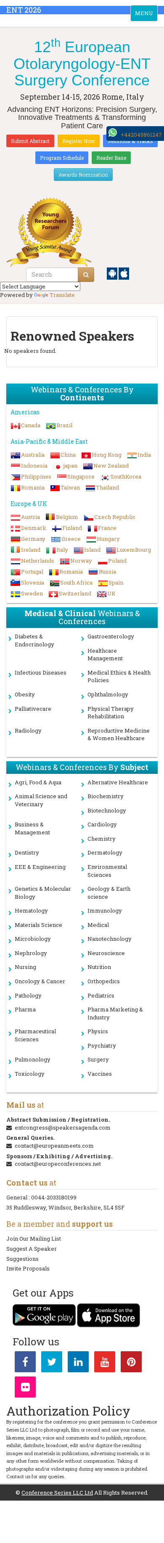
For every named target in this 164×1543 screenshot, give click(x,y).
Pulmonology (32, 1059)
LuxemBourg (133, 549)
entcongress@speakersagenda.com (63, 1127)
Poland (117, 560)
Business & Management (32, 828)
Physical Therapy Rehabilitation (110, 712)
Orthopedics (103, 981)
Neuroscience (106, 953)
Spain (115, 582)
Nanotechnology (109, 938)
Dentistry (27, 852)
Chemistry (101, 838)
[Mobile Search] (86, 274)
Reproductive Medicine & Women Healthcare (118, 734)
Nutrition (99, 967)
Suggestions (22, 1258)
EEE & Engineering (40, 867)
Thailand (107, 487)
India (144, 454)
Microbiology (33, 938)
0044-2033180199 (54, 1197)
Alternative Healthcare (117, 782)
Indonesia (34, 465)
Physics (97, 1031)
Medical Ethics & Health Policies (119, 676)
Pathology (28, 995)
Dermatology (104, 852)
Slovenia (32, 582)
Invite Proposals (28, 1268)
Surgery (98, 1059)
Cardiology (102, 824)
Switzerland (75, 593)
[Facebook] (25, 1363)
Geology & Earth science (108, 892)
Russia (107, 571)
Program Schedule (62, 157)
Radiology (28, 730)
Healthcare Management (105, 654)
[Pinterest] (131, 1363)
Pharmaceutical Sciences (35, 1035)
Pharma (25, 1009)
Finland (72, 528)
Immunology (104, 910)
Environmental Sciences (107, 871)
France (107, 528)
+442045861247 (141, 134)
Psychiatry (101, 1045)
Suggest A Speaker (31, 1248)
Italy (62, 549)
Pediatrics (100, 995)
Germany (33, 539)
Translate (62, 295)
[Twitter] (51, 1363)
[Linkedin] (78, 1363)
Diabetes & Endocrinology (34, 640)
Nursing (25, 967)
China (68, 454)
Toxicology (30, 1073)
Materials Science (38, 925)
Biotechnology (106, 810)
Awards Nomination (83, 174)
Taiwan (70, 487)
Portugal (32, 571)
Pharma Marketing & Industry (115, 1013)
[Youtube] (104, 1363)
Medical (98, 925)
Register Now (78, 141)
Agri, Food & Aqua (38, 782)
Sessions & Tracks (130, 141)
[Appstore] (124, 273)
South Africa (76, 582)
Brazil (64, 425)
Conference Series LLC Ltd (57, 1492)
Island (92, 549)
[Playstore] (113, 273)
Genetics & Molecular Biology (43, 892)
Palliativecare (33, 708)
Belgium (67, 517)
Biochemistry (105, 796)
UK (111, 593)
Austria (30, 517)
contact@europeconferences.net (58, 1163)
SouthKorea (126, 476)
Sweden (32, 593)
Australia (33, 454)
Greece (71, 539)
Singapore (81, 476)
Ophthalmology (107, 694)
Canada (30, 425)
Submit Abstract (30, 141)
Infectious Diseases (40, 672)
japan (70, 465)
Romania (33, 487)
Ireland (30, 549)
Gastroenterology (110, 636)
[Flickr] (25, 1388)
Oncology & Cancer (40, 981)
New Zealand (111, 465)
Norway (81, 560)
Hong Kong (107, 454)
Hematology (31, 910)
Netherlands (37, 560)
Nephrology (31, 953)
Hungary (108, 539)
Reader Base (111, 157)
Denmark (33, 528)
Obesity (25, 694)
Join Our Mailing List (33, 1238)
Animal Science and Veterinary (41, 800)
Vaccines (99, 1073)
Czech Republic (114, 517)
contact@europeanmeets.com (54, 1145)
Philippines (36, 476)
